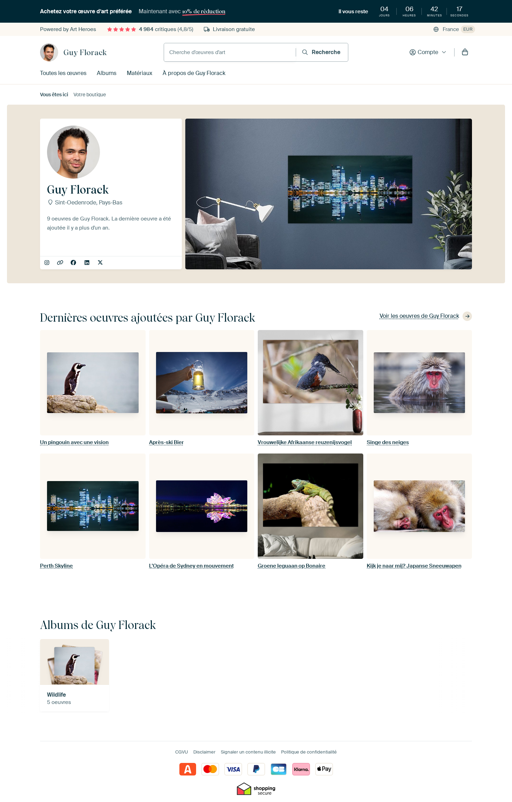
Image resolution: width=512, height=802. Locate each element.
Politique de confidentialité (309, 752)
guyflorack (47, 263)
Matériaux (139, 73)
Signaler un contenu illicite (248, 752)
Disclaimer (204, 752)
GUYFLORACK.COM (61, 263)
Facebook (74, 263)
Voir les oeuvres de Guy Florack (419, 316)
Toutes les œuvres (63, 73)
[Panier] (465, 52)
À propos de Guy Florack (194, 73)
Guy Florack (85, 52)
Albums (106, 73)
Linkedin (87, 263)
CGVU (181, 752)
